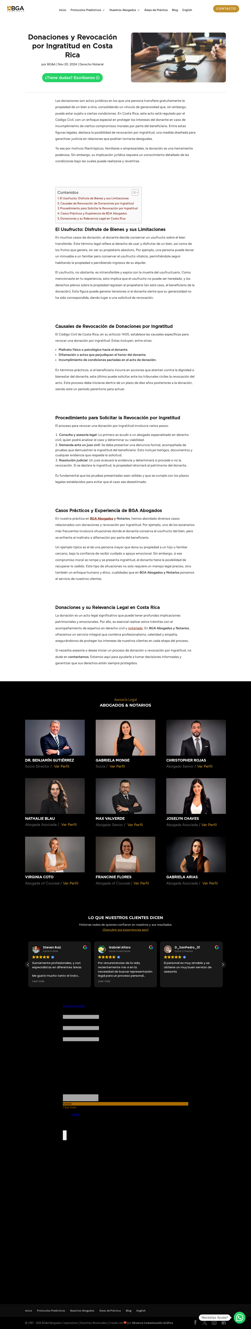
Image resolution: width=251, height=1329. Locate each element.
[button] (223, 964)
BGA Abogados (101, 518)
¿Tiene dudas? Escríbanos (70, 77)
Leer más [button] (38, 981)
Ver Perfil (61, 766)
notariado (135, 628)
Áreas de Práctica (156, 10)
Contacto (226, 8)
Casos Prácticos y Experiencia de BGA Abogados (94, 213)
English (187, 10)
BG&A (51, 64)
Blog (175, 10)
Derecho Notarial (91, 64)
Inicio (62, 10)
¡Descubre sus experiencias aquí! (125, 930)
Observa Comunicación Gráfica (152, 1323)
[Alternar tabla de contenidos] (133, 192)
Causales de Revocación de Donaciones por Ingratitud (97, 203)
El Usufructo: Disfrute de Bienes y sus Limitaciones (94, 198)
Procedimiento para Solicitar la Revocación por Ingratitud (99, 208)
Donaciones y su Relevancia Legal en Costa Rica (93, 218)
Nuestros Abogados (122, 10)
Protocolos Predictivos (86, 10)
